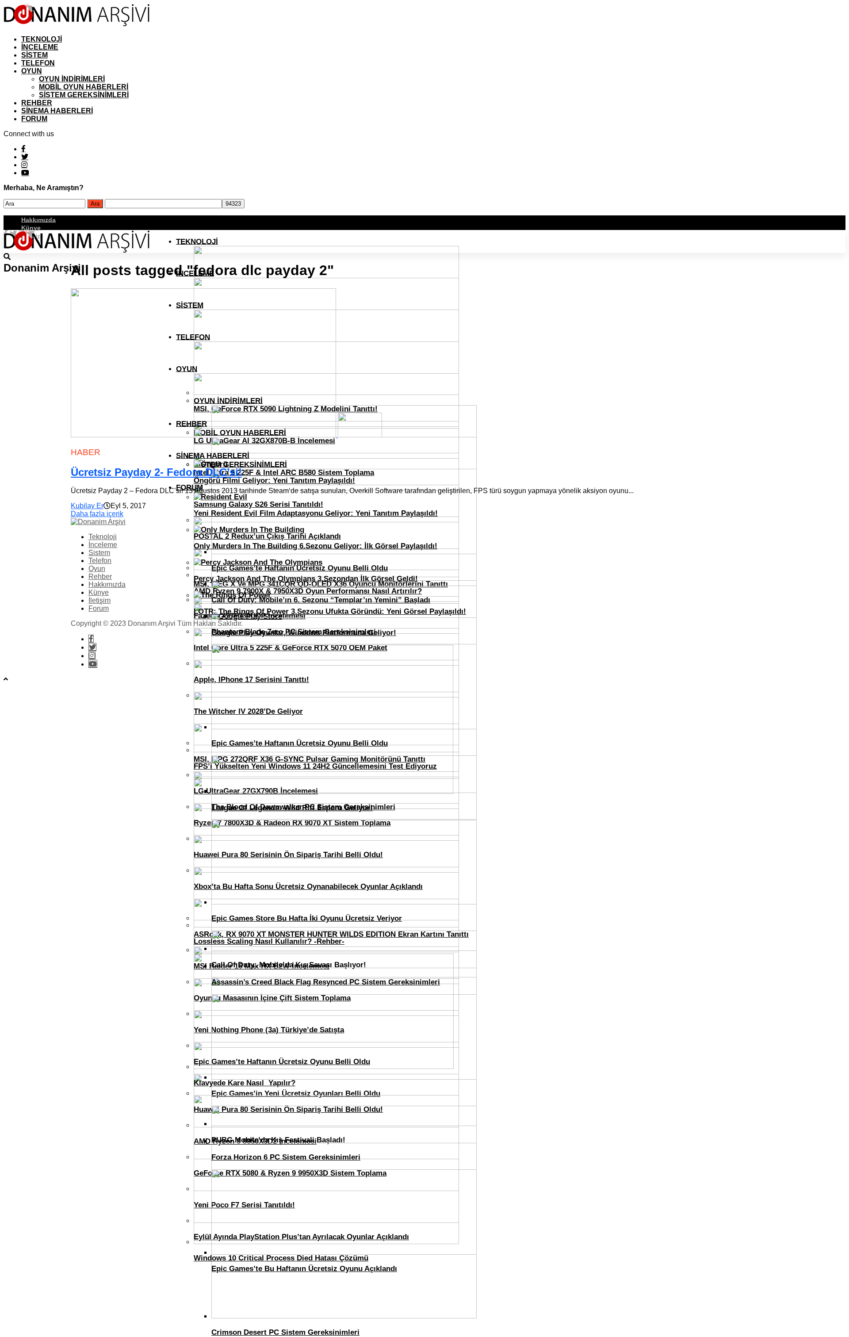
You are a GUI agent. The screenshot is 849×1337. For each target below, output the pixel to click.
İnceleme (39, 47)
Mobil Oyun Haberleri (83, 87)
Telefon (38, 63)
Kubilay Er (87, 506)
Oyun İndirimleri (72, 79)
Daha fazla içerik (97, 513)
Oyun (31, 71)
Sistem (34, 55)
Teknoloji (41, 39)
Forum (34, 119)
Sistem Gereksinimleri (84, 95)
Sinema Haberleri (57, 111)
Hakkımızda (38, 219)
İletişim (99, 600)
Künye (31, 227)
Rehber (36, 103)
